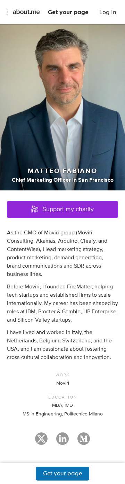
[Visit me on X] (41, 442)
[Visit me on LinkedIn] (62, 442)
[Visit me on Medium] (83, 442)
